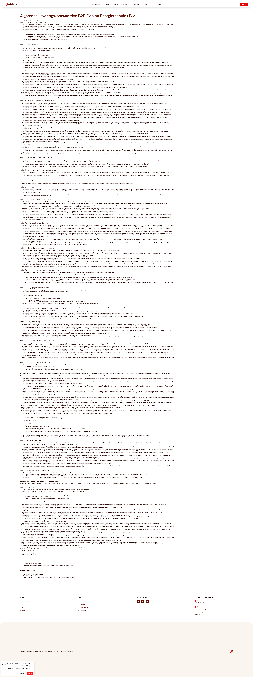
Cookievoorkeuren (37, 651)
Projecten (135, 4)
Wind (115, 4)
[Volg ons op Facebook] (138, 601)
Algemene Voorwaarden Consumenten (64, 651)
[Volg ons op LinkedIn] (147, 601)
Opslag (125, 4)
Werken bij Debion (84, 601)
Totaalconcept (96, 4)
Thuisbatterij (83, 610)
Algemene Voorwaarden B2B (48, 651)
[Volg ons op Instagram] (142, 601)
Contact (242, 669)
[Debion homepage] (231, 651)
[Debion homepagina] (11, 4)
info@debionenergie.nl (202, 609)
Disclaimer (22, 651)
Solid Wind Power (84, 607)
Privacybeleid (29, 651)
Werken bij (158, 4)
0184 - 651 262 (200, 602)
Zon (107, 4)
